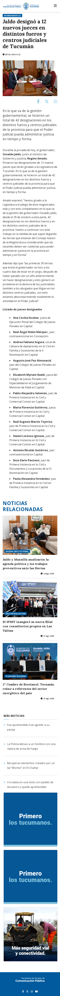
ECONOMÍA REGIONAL (16, 676)
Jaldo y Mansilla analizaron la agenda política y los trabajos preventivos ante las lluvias (26, 564)
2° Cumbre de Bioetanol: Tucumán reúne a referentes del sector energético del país (28, 688)
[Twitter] (27, 991)
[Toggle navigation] (55, 6)
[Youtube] (36, 991)
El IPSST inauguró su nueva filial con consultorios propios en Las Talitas (27, 626)
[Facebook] (23, 991)
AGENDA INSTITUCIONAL (17, 551)
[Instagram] (32, 991)
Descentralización (16, 614)
